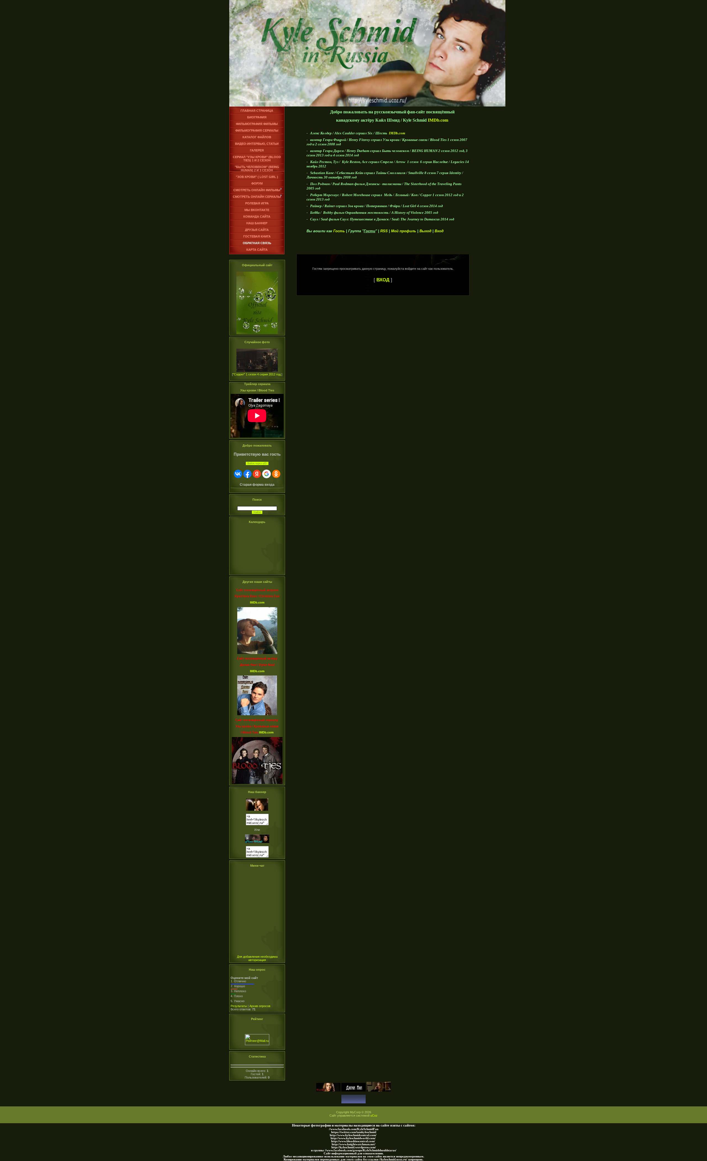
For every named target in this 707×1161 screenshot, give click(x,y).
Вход (439, 231)
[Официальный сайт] (257, 333)
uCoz (374, 1115)
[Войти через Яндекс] (257, 474)
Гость (339, 231)
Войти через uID (257, 463)
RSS (384, 231)
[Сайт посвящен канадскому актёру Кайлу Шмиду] (257, 809)
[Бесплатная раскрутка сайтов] (353, 1102)
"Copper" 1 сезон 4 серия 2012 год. (257, 374)
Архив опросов (259, 1006)
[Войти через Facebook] (247, 474)
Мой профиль (403, 231)
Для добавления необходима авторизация (257, 958)
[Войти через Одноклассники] (276, 474)
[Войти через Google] (266, 473)
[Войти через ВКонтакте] (238, 474)
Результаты (239, 1006)
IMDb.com (438, 120)
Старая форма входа (257, 485)
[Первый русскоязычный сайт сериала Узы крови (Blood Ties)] (328, 1090)
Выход (425, 231)
